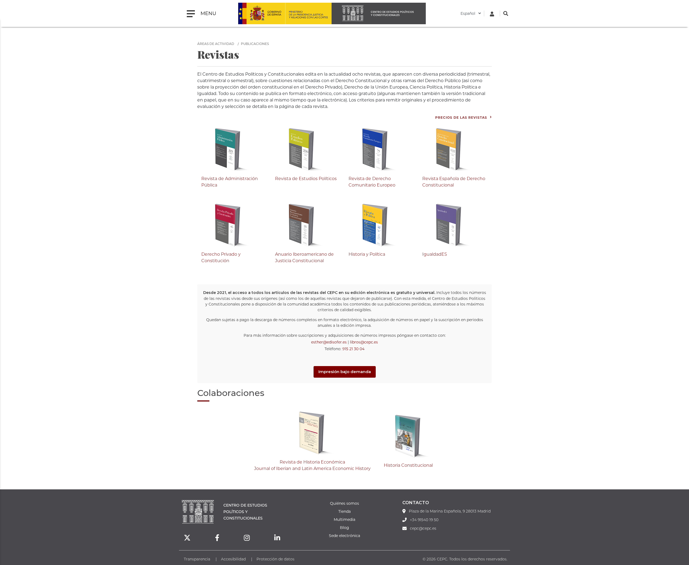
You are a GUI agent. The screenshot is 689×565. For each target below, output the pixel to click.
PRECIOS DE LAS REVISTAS (461, 117)
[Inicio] (379, 13)
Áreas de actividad (215, 43)
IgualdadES (434, 254)
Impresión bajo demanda (344, 371)
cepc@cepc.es (423, 528)
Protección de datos (275, 559)
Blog (344, 527)
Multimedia (344, 519)
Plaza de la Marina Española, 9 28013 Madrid (450, 511)
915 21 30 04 (353, 348)
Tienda (344, 511)
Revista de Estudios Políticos (306, 178)
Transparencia (197, 559)
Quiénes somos (344, 503)
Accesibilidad (233, 559)
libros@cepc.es (364, 342)
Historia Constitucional (408, 465)
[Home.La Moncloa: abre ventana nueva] (261, 13)
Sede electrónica (344, 535)
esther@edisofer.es (329, 342)
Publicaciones (255, 43)
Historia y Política (367, 254)
